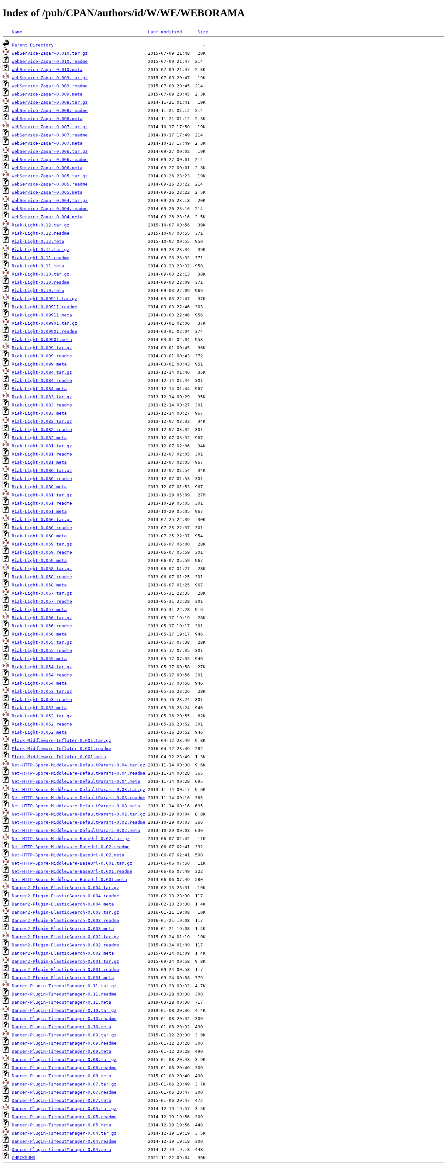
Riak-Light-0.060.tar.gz (42, 519)
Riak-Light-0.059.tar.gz (42, 544)
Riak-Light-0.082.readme (42, 429)
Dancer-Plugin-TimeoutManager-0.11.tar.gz (64, 985)
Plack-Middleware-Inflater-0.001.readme (61, 748)
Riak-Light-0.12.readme (40, 233)
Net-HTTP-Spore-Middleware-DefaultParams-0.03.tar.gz (78, 789)
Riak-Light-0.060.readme (42, 527)
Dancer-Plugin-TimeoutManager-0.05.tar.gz (64, 1108)
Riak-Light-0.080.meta (39, 486)
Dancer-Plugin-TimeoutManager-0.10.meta (61, 1026)
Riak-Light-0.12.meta (38, 241)
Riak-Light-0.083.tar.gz (42, 396)
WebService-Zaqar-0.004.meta (47, 216)
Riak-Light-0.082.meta (39, 437)
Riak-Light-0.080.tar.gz (42, 470)
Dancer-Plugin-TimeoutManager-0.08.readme (64, 1067)
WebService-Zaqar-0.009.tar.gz (50, 77)
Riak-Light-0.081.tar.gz (42, 445)
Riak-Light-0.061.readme (42, 503)
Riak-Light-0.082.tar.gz (42, 421)
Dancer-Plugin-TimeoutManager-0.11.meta (61, 1002)
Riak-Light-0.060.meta (39, 535)
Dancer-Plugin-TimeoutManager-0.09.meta (61, 1051)
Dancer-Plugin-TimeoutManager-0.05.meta (61, 1124)
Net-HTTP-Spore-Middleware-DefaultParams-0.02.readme (78, 822)
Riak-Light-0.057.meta (39, 609)
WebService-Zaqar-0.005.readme (50, 184)
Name (17, 31)
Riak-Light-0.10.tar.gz (40, 274)
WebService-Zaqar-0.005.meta (47, 192)
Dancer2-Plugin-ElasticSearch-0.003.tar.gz (65, 912)
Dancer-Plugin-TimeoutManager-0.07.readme (64, 1092)
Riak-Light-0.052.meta (39, 732)
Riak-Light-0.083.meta (39, 413)
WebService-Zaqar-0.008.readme (50, 110)
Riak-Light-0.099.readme (42, 355)
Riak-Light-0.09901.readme (44, 331)
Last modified (165, 31)
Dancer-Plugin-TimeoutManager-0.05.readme (64, 1116)
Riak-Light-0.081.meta (39, 462)
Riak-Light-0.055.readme (42, 650)
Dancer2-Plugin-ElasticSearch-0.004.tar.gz (65, 887)
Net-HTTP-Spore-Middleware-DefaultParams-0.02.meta (76, 830)
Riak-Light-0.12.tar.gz (40, 225)
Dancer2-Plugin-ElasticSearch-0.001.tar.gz (65, 961)
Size (203, 31)
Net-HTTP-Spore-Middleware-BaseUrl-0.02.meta (68, 855)
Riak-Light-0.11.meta (38, 265)
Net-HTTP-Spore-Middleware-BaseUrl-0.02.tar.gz (71, 838)
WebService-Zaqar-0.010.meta (47, 69)
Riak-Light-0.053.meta (39, 707)
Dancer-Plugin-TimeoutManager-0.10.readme (64, 1018)
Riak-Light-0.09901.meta (42, 339)
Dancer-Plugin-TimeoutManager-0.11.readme (64, 994)
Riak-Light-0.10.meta (38, 290)
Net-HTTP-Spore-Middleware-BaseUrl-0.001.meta (69, 879)
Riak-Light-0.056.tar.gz (42, 617)
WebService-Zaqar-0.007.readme (50, 135)
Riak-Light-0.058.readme (42, 576)
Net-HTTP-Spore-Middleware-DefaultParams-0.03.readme (78, 797)
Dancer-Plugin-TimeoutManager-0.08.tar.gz (64, 1059)
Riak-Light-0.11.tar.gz (40, 249)
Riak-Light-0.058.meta (39, 585)
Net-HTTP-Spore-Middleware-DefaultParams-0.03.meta (76, 805)
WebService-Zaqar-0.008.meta (47, 118)
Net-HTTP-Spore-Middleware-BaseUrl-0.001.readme (72, 871)
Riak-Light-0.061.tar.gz (42, 495)
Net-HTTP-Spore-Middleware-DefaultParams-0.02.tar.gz (78, 814)
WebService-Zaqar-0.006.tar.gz (50, 151)
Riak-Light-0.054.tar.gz (42, 666)
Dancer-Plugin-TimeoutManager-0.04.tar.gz (64, 1133)
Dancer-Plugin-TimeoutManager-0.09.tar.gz (64, 1034)
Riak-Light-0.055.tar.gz (42, 642)
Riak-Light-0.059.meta (39, 560)
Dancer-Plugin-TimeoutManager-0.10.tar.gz (64, 1010)
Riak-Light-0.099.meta (39, 364)
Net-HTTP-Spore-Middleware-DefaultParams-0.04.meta (76, 781)
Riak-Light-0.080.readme (42, 478)
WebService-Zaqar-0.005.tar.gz (50, 175)
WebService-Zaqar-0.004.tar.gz (50, 200)
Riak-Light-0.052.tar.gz (42, 715)
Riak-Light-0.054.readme (42, 675)
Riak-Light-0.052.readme (42, 724)
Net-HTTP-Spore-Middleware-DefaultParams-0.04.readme (78, 773)
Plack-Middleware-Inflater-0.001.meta (59, 756)
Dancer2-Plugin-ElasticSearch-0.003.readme (65, 920)
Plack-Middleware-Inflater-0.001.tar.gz (61, 740)
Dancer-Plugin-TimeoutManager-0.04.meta (61, 1149)
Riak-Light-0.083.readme (42, 405)
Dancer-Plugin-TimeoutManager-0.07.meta (61, 1100)
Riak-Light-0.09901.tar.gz (44, 323)
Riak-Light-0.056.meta (39, 634)
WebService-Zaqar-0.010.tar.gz (50, 53)
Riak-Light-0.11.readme (40, 257)
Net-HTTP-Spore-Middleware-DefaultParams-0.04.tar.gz (78, 765)
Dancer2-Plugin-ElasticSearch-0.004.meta (63, 904)
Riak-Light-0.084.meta (39, 388)
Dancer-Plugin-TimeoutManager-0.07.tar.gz (64, 1084)
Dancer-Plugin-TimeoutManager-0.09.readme (64, 1043)
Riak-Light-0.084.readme (42, 380)
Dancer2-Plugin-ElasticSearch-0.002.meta (63, 953)
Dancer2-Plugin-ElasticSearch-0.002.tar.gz (65, 936)
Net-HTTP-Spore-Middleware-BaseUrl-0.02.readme (71, 846)
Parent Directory (33, 45)
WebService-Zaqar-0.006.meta (47, 167)
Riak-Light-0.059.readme (42, 552)
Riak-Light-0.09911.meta (42, 315)
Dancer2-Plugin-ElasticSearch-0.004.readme (65, 895)
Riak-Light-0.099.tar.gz (42, 347)
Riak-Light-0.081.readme (42, 454)
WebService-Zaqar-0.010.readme (50, 61)
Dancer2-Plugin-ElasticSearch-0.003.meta (63, 928)
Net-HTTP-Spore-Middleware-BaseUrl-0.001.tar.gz (72, 863)
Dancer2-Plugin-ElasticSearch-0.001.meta (63, 977)
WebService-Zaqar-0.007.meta (47, 143)
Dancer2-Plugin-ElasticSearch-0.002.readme (65, 945)
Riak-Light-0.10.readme (40, 282)
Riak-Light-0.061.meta (39, 511)
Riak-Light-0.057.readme (42, 601)
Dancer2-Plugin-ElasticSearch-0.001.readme (65, 969)
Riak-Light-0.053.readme (42, 699)
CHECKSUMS (23, 1157)
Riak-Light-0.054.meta (39, 683)
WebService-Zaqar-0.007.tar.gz (50, 126)
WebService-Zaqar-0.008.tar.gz (50, 102)
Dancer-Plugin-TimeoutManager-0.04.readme (64, 1141)
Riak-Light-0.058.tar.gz (42, 568)
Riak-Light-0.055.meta (39, 658)
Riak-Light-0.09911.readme (44, 306)
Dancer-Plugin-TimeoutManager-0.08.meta (61, 1075)
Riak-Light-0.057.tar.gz (42, 593)
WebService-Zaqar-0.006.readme (50, 159)
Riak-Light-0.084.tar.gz (42, 372)
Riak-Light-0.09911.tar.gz (44, 298)
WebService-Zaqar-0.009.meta (47, 94)
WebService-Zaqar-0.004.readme (50, 208)
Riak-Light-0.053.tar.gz (42, 691)
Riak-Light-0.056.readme (42, 625)
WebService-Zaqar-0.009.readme (50, 85)
